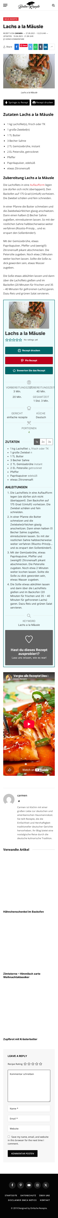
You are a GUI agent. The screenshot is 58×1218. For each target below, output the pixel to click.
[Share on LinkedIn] (46, 47)
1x (37, 441)
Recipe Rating (15, 1064)
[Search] (53, 5)
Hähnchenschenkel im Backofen (23, 911)
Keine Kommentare (15, 39)
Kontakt (45, 1200)
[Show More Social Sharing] (52, 47)
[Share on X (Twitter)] (30, 47)
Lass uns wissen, (22, 657)
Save (25, 45)
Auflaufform (37, 185)
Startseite (11, 1195)
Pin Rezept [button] (31, 360)
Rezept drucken (44, 102)
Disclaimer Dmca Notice (22, 1200)
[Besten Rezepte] (29, 5)
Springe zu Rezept (18, 102)
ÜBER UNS (44, 1195)
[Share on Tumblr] (41, 47)
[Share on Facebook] (17, 47)
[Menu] (5, 5)
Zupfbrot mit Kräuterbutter (20, 1039)
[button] (7, 340)
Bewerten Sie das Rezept (30, 370)
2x (43, 441)
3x (49, 441)
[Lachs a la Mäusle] (29, 87)
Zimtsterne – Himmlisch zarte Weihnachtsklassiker (21, 975)
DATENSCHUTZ (28, 1195)
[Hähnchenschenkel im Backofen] (29, 881)
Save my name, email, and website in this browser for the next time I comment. (28, 1140)
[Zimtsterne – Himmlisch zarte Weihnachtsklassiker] (29, 943)
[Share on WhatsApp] (35, 47)
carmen (19, 33)
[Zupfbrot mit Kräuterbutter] (29, 1009)
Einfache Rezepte (38, 1208)
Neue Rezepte (11, 19)
